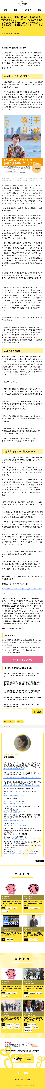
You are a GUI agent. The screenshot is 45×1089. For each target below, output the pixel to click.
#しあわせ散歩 (32, 993)
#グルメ (3, 1027)
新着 (5, 10)
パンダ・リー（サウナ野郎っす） (35, 930)
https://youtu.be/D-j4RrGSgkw (13, 820)
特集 (15, 10)
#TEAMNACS (9, 1027)
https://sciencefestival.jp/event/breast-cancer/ (19, 853)
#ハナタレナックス (10, 1024)
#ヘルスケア (9, 908)
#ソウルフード (17, 1027)
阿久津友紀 (17, 33)
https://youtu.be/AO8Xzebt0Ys (13, 769)
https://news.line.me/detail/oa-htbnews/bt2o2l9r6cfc (21, 785)
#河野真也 (27, 996)
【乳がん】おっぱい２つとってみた (15, 825)
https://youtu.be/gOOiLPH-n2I (13, 795)
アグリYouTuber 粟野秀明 (10, 930)
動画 (25, 1024)
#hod (30, 1030)
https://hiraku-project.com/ (11, 628)
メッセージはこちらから (22, 659)
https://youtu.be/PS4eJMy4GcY (14, 812)
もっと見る (37, 712)
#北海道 (17, 1024)
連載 (39, 10)
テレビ (26, 993)
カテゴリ (27, 10)
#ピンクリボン (9, 721)
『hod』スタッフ (30, 1015)
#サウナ (30, 939)
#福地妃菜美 (39, 993)
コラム (9, 726)
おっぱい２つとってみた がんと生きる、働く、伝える (22, 778)
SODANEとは (19, 1080)
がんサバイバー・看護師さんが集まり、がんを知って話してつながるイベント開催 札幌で (22, 699)
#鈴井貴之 (36, 1027)
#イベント (36, 939)
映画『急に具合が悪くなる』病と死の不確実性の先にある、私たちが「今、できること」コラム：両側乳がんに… (22, 684)
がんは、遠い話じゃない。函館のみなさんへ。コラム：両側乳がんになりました (22, 705)
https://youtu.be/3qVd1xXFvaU (14, 803)
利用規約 (27, 1080)
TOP (3, 726)
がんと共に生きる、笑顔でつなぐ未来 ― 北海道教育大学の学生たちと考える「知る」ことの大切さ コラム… (22, 692)
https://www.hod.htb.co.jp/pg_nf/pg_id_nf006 (19, 839)
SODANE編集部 (30, 983)
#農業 (11, 939)
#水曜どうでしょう (32, 1024)
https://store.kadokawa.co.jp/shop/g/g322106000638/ (22, 588)
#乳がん (20, 721)
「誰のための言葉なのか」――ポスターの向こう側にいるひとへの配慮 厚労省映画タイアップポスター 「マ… (22, 675)
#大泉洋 (26, 1030)
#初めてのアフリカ (28, 1027)
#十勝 (7, 939)
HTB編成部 (6, 1015)
